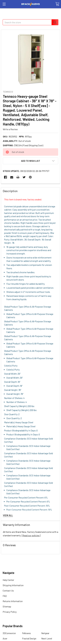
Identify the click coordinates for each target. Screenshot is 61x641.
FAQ (5, 595)
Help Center (8, 579)
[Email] (11, 177)
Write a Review (10, 129)
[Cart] (57, 4)
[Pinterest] (30, 177)
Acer (5, 638)
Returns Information (13, 601)
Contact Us (8, 590)
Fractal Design (29, 638)
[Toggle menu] (4, 4)
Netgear (45, 633)
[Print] (18, 177)
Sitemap (7, 606)
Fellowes (26, 633)
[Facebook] (5, 177)
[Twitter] (24, 177)
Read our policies (31, 535)
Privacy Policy (10, 611)
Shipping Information (13, 585)
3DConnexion (9, 633)
